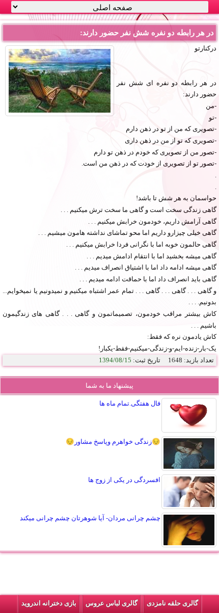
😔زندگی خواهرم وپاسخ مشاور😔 (113, 441)
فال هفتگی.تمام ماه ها (129, 403)
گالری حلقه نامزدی (172, 603)
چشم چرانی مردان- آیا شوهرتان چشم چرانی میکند (90, 518)
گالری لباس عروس (112, 603)
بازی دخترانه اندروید (48, 603)
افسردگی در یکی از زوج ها (124, 480)
